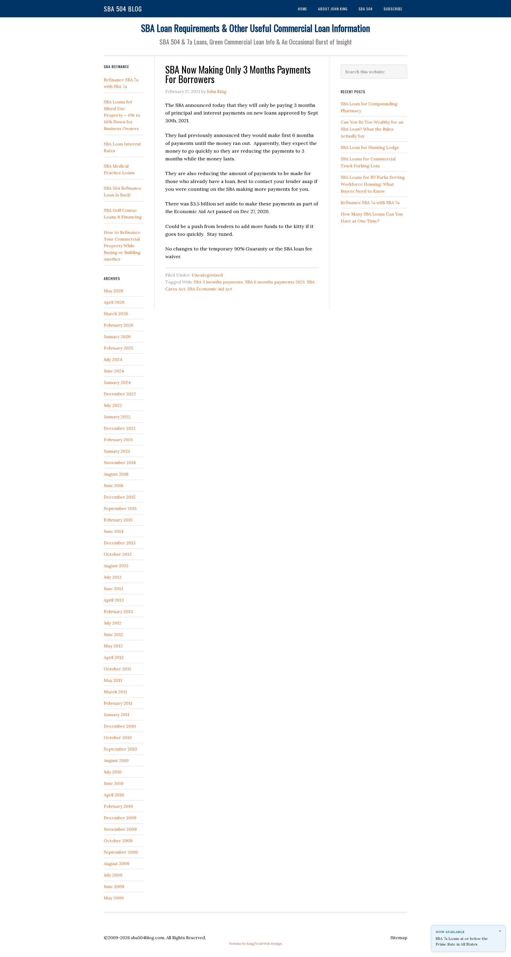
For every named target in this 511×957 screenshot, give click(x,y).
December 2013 (119, 542)
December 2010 (120, 726)
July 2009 (113, 875)
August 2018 (116, 474)
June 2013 (113, 588)
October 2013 (117, 554)
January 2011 (116, 714)
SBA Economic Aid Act (209, 288)
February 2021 (118, 439)
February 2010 (118, 806)
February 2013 (118, 611)
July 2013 (112, 577)
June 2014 (113, 531)
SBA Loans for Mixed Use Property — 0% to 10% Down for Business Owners (122, 115)
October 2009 (118, 840)
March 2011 (115, 691)
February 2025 (118, 348)
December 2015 (119, 497)
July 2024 (113, 359)
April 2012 (114, 657)
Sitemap (398, 937)
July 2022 (113, 405)
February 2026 (118, 325)
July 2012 (112, 623)
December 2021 (119, 428)
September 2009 (121, 852)
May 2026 (113, 290)
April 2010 (114, 794)
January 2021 (117, 451)
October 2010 (118, 737)
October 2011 (117, 668)
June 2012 (113, 634)
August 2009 (116, 863)
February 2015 (118, 519)
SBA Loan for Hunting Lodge (370, 147)
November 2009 (120, 829)
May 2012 (113, 645)
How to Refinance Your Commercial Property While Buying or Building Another (122, 246)
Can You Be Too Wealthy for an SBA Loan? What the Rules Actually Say (372, 129)
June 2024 (114, 371)
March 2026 (116, 313)
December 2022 (120, 393)
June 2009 (114, 886)
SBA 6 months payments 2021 (275, 282)
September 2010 (120, 749)
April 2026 (114, 302)
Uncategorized (207, 275)
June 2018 (113, 485)
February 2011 (118, 703)
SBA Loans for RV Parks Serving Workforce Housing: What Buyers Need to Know (373, 184)
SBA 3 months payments (218, 282)
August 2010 (116, 760)
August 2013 (116, 565)
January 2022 (117, 416)
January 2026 (117, 336)
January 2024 (117, 382)
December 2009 (120, 817)
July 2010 (113, 771)
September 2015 (120, 508)
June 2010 (113, 783)
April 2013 (114, 600)
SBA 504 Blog (123, 8)
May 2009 (114, 898)
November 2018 (120, 462)
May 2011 (113, 680)
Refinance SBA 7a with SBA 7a (370, 202)
